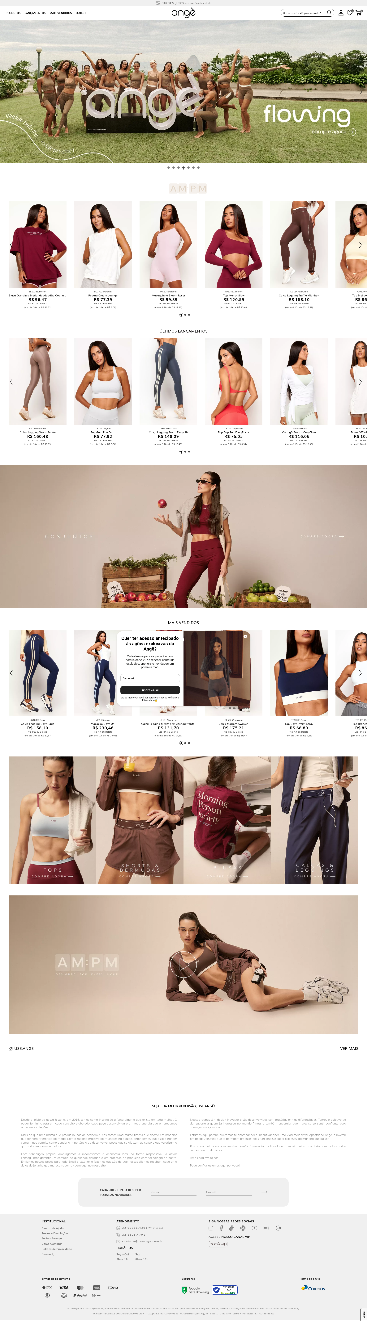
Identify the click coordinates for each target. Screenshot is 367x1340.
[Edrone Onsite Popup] (183, 670)
